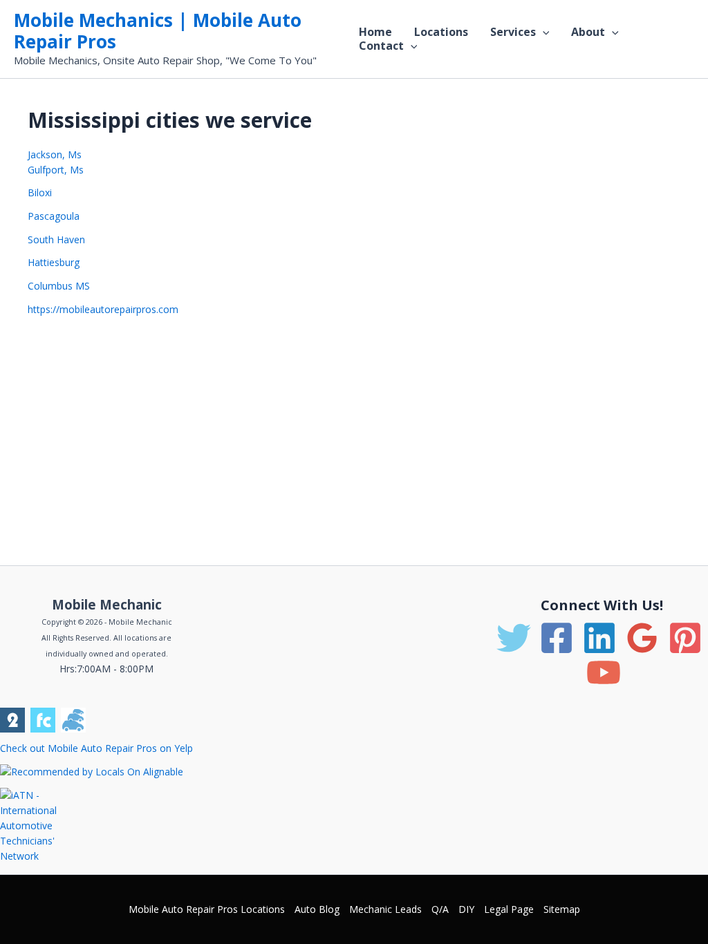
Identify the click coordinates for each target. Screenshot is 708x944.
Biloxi (40, 192)
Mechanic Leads (385, 909)
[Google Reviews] (642, 638)
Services (513, 32)
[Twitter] (513, 638)
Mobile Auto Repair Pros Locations (207, 909)
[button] (543, 32)
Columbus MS (59, 285)
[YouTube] (603, 672)
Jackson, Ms (55, 154)
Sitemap (561, 909)
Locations (441, 32)
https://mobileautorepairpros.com (103, 309)
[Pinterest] (685, 638)
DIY (466, 909)
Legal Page (509, 909)
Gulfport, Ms (56, 169)
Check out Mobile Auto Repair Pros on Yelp (96, 748)
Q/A (440, 909)
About (588, 32)
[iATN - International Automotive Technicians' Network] (40, 824)
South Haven (56, 239)
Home (375, 32)
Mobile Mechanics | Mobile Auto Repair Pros (157, 31)
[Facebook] (556, 638)
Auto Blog (317, 909)
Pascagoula (54, 216)
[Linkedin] (599, 638)
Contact (381, 46)
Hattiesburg (54, 262)
